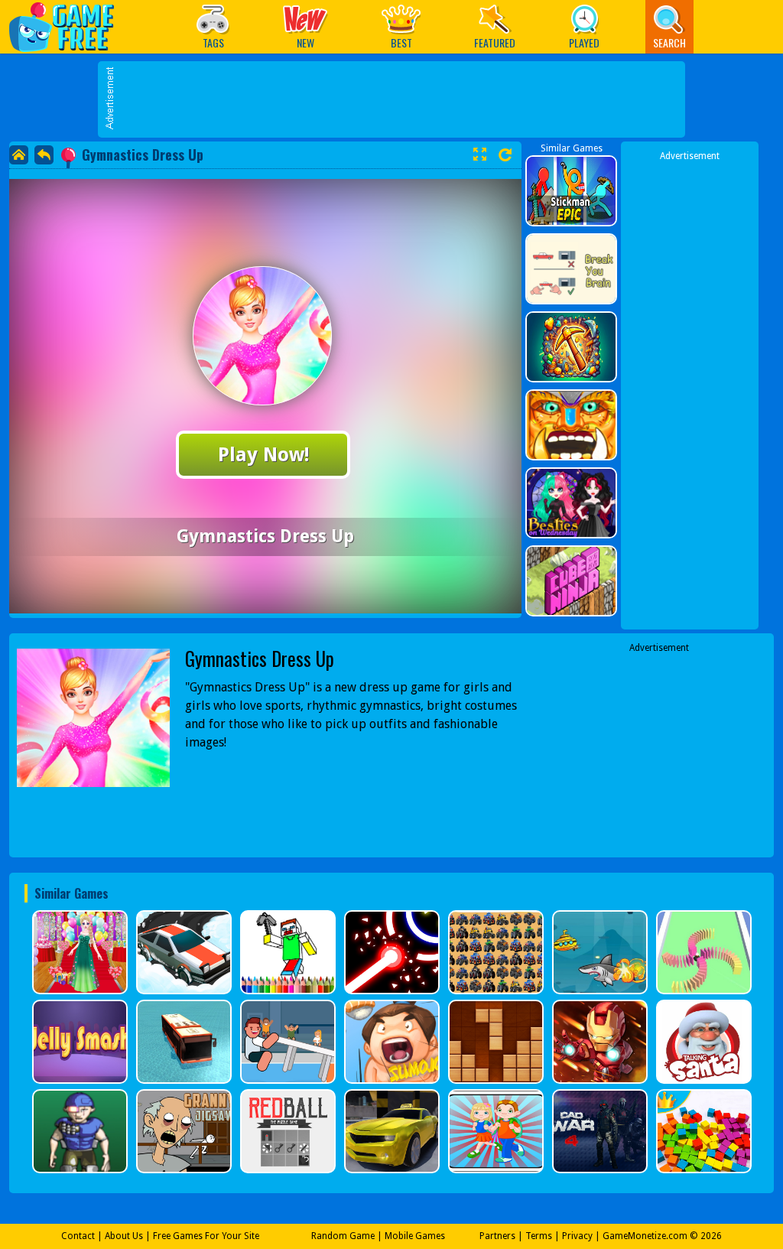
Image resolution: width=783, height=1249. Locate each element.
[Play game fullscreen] (479, 154)
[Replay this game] (505, 154)
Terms (538, 1236)
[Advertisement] (399, 99)
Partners (497, 1236)
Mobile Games (415, 1236)
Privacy (577, 1236)
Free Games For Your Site (206, 1236)
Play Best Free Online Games (69, 26)
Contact (78, 1236)
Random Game (343, 1236)
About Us (124, 1236)
